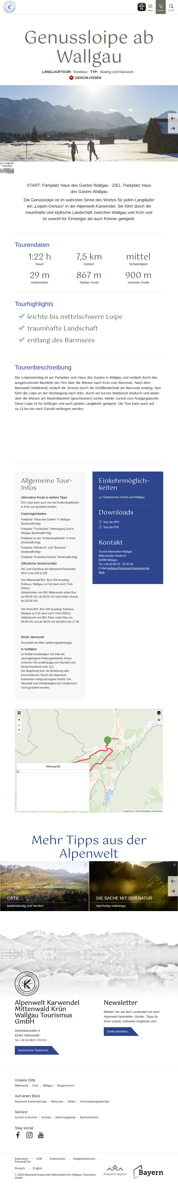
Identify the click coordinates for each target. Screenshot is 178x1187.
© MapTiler (128, 811)
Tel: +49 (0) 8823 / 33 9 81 (31, 1040)
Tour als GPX (111, 522)
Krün (35, 1085)
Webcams (57, 1101)
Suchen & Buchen (26, 1117)
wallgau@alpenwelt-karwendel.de (128, 568)
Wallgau (48, 1085)
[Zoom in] (19, 719)
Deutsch (20, 1168)
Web (101, 572)
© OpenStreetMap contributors (148, 811)
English (37, 1168)
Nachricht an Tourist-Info (33, 1050)
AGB (39, 1158)
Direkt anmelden (117, 1031)
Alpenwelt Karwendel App (31, 1101)
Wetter (72, 1101)
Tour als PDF (111, 527)
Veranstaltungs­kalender (94, 1101)
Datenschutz (57, 1158)
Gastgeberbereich (84, 1158)
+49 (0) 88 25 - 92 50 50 (118, 564)
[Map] (89, 761)
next (173, 128)
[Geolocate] (158, 719)
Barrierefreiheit (89, 1117)
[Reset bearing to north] (19, 730)
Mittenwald (21, 1085)
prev (173, 118)
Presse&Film (23, 1161)
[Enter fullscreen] (19, 712)
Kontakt (46, 1117)
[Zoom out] (19, 725)
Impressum (21, 1158)
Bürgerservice (65, 1085)
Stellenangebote (65, 1117)
